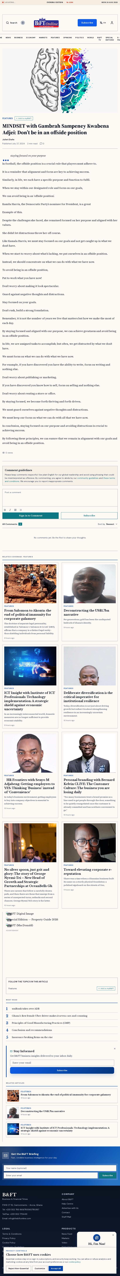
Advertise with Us (70, 1208)
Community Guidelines (13, 1247)
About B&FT (67, 1199)
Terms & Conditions (12, 1234)
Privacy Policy (9, 1238)
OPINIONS (67, 37)
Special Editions (110, 38)
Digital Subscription (71, 1247)
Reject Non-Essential (18, 1268)
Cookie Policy (8, 1242)
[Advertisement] (62, 952)
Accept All (56, 1268)
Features (7, 118)
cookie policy (74, 1262)
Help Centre (67, 1203)
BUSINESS (18, 37)
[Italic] (10, 510)
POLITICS (79, 37)
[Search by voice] (23, 23)
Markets (65, 1238)
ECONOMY (30, 37)
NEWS (8, 37)
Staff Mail (66, 1217)
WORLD (90, 37)
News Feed (67, 1234)
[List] (20, 510)
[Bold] (4, 510)
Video (64, 1242)
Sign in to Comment (30, 515)
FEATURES (55, 37)
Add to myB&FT (25, 118)
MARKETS (43, 37)
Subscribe (87, 22)
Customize (40, 1268)
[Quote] (15, 510)
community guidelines (87, 478)
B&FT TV (99, 38)
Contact (66, 1212)
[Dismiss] (115, 1048)
